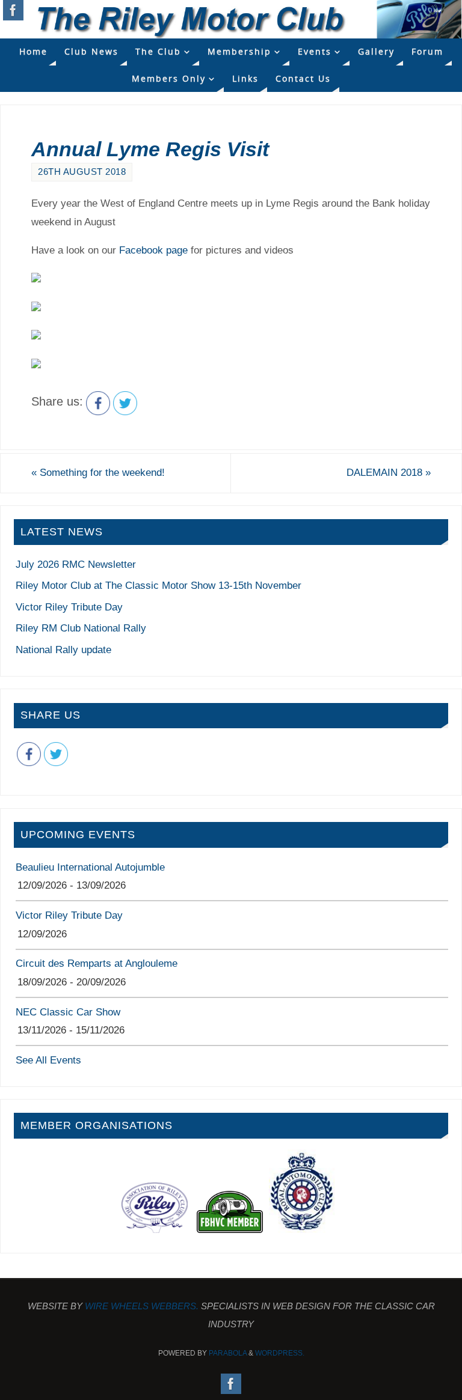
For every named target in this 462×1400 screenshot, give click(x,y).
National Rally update (63, 650)
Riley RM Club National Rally (81, 628)
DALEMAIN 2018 (388, 472)
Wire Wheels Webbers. (142, 1306)
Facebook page (153, 250)
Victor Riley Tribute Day (69, 607)
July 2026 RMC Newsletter (76, 564)
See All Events (48, 1060)
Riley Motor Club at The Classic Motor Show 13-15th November (158, 585)
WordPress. (279, 1353)
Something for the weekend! (98, 472)
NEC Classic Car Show (68, 1012)
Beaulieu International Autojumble (90, 867)
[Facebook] (13, 10)
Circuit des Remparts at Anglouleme (96, 963)
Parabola (228, 1353)
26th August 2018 (82, 172)
